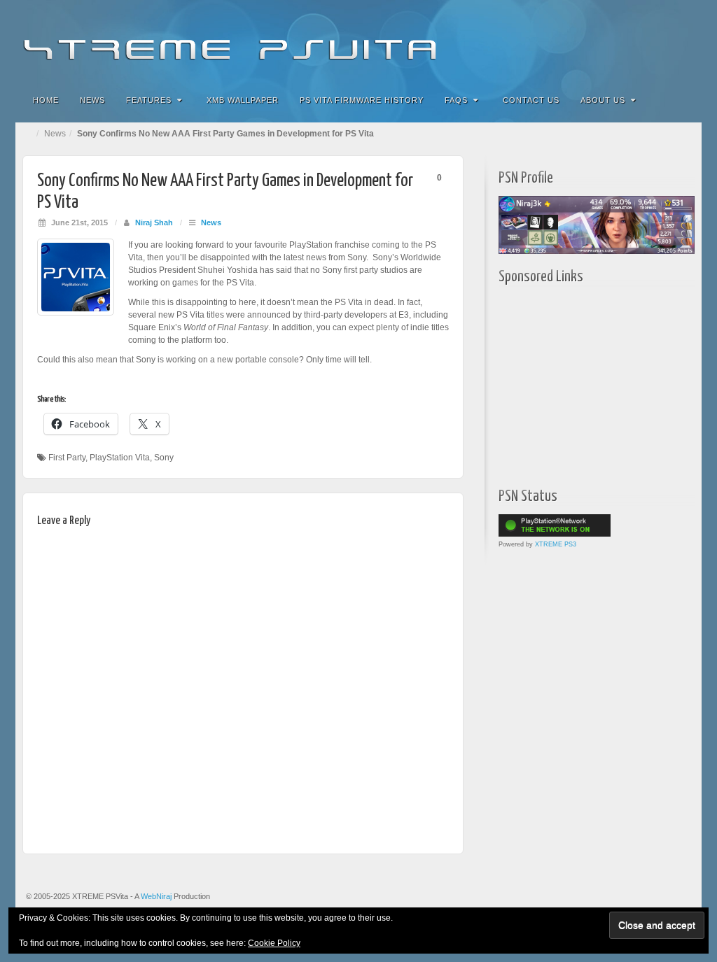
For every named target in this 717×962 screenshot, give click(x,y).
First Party (66, 457)
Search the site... (681, 100)
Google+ (625, 40)
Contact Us (531, 100)
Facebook (587, 40)
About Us (602, 100)
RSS (681, 40)
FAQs (456, 100)
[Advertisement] (586, 382)
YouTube (662, 40)
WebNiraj (156, 896)
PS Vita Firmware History (362, 100)
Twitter (644, 40)
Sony (164, 457)
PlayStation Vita (120, 457)
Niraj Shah (154, 222)
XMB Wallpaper (243, 100)
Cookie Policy (274, 943)
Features (149, 100)
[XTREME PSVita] (358, 40)
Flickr (606, 40)
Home (46, 100)
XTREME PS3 (555, 544)
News (92, 100)
